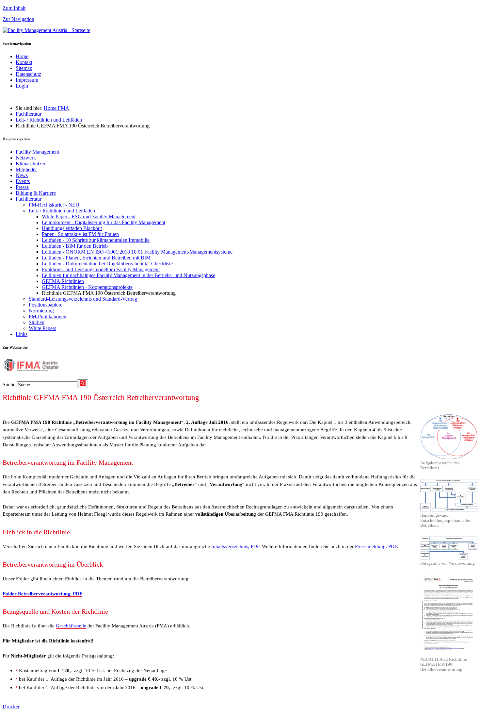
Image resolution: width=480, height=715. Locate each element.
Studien (36, 322)
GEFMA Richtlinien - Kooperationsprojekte (87, 287)
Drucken (12, 706)
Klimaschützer (30, 163)
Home (22, 56)
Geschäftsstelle (71, 625)
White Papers (42, 328)
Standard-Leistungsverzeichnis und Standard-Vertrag (83, 299)
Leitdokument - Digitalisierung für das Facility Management (103, 222)
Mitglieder (26, 169)
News (22, 175)
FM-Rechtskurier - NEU (54, 205)
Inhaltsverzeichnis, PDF (235, 546)
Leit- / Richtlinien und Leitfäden (49, 120)
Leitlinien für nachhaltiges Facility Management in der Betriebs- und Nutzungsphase (128, 275)
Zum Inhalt (14, 8)
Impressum (27, 80)
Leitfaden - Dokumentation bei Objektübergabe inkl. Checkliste (107, 263)
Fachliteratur (28, 114)
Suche (9, 384)
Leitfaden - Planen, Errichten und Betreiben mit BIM (96, 257)
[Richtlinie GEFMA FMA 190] (448, 615)
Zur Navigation (18, 19)
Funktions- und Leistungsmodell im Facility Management (101, 269)
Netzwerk (26, 157)
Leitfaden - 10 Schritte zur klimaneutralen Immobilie (96, 240)
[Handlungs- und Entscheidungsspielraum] (448, 495)
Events (23, 181)
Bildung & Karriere (36, 193)
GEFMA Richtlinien (63, 281)
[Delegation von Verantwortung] (448, 548)
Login (22, 86)
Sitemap (24, 68)
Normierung (41, 310)
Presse (22, 187)
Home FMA (56, 108)
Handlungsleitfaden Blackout (72, 228)
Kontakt (24, 62)
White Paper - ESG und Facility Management (89, 216)
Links (21, 334)
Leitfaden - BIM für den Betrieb (75, 246)
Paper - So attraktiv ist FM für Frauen (80, 234)
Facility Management (37, 152)
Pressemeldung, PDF (376, 546)
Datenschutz (28, 74)
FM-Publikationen (47, 316)
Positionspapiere (45, 305)
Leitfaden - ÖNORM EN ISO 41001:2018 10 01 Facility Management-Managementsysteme (137, 252)
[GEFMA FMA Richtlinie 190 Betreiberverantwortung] (448, 436)
